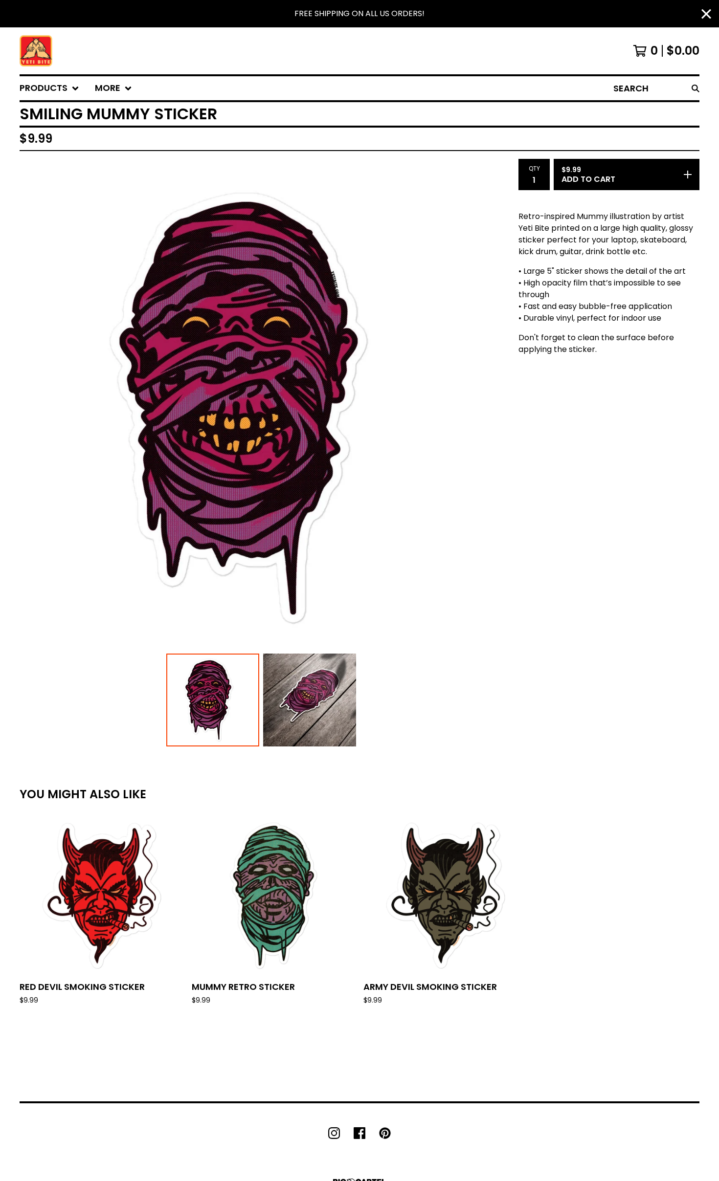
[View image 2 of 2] (309, 700)
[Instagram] (334, 1133)
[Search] (695, 88)
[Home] (36, 50)
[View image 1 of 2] (212, 700)
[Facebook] (359, 1133)
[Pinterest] (385, 1133)
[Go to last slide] (33, 408)
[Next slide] (489, 408)
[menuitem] (49, 88)
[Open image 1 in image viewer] (261, 408)
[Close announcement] (706, 13)
